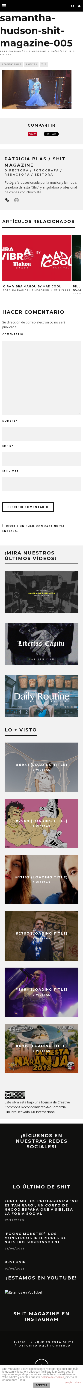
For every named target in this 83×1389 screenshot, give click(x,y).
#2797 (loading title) (42, 933)
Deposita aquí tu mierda (45, 1345)
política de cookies (52, 1377)
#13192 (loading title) (41, 877)
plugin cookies (73, 1382)
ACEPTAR (41, 1385)
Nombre (9, 420)
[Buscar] (72, 6)
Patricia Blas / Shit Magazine (23, 51)
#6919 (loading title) (41, 1046)
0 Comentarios (11, 64)
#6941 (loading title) (41, 765)
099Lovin (15, 1262)
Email (7, 445)
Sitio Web (10, 470)
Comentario (13, 334)
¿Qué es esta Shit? (54, 1342)
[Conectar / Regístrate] (79, 6)
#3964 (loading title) (41, 990)
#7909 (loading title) (41, 821)
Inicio (20, 1342)
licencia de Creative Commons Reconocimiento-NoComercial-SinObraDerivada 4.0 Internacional (37, 1107)
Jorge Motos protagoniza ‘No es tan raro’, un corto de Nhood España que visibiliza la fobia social (41, 1207)
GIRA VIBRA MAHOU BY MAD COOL (32, 286)
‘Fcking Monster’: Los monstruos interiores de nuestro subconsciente (35, 1238)
